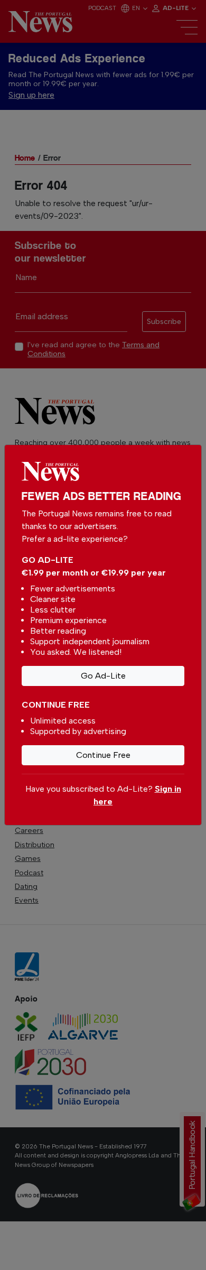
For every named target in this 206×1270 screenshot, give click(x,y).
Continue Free (103, 755)
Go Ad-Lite (103, 676)
